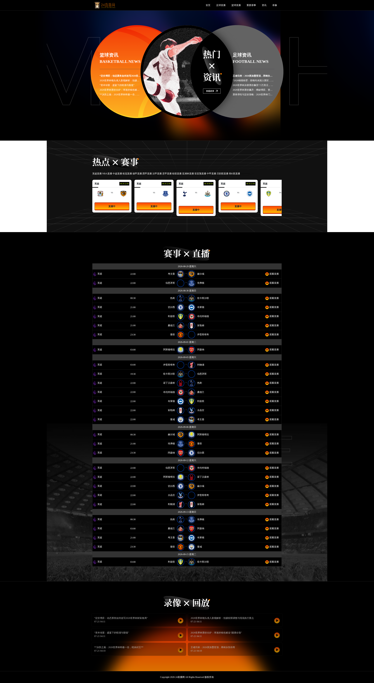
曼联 (172, 334)
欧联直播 (177, 173)
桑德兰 (171, 325)
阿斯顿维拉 (169, 349)
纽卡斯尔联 (207, 200)
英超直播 (97, 173)
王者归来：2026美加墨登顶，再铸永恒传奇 (255, 76)
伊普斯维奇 (203, 334)
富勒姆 (200, 325)
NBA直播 (107, 173)
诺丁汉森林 (169, 383)
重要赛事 (251, 5)
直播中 (111, 206)
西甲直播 (147, 173)
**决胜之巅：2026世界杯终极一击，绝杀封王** (124, 94)
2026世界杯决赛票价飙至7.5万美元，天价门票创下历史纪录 (263, 85)
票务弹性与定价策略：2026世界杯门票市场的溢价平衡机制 (263, 94)
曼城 (172, 419)
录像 (274, 5)
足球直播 (221, 5)
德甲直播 (137, 173)
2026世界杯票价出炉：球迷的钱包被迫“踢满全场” (125, 90)
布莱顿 (200, 307)
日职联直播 (222, 173)
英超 (99, 273)
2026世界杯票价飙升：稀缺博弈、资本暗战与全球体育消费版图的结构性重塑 (272, 90)
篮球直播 (236, 5)
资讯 (264, 5)
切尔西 (171, 307)
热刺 (172, 298)
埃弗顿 (200, 283)
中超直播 (117, 173)
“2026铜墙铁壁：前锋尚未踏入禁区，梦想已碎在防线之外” (263, 80)
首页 (208, 5)
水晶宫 (200, 410)
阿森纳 (200, 349)
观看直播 (274, 274)
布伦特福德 (203, 316)
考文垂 (171, 274)
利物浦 (200, 364)
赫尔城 (200, 274)
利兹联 (171, 316)
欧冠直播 (127, 173)
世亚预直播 (200, 173)
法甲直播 (157, 173)
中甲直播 (211, 173)
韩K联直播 (234, 173)
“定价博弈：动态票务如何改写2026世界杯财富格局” (126, 76)
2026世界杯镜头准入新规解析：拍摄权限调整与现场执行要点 (131, 80)
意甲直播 (167, 173)
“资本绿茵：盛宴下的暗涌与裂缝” (117, 85)
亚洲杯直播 (188, 173)
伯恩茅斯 (170, 283)
